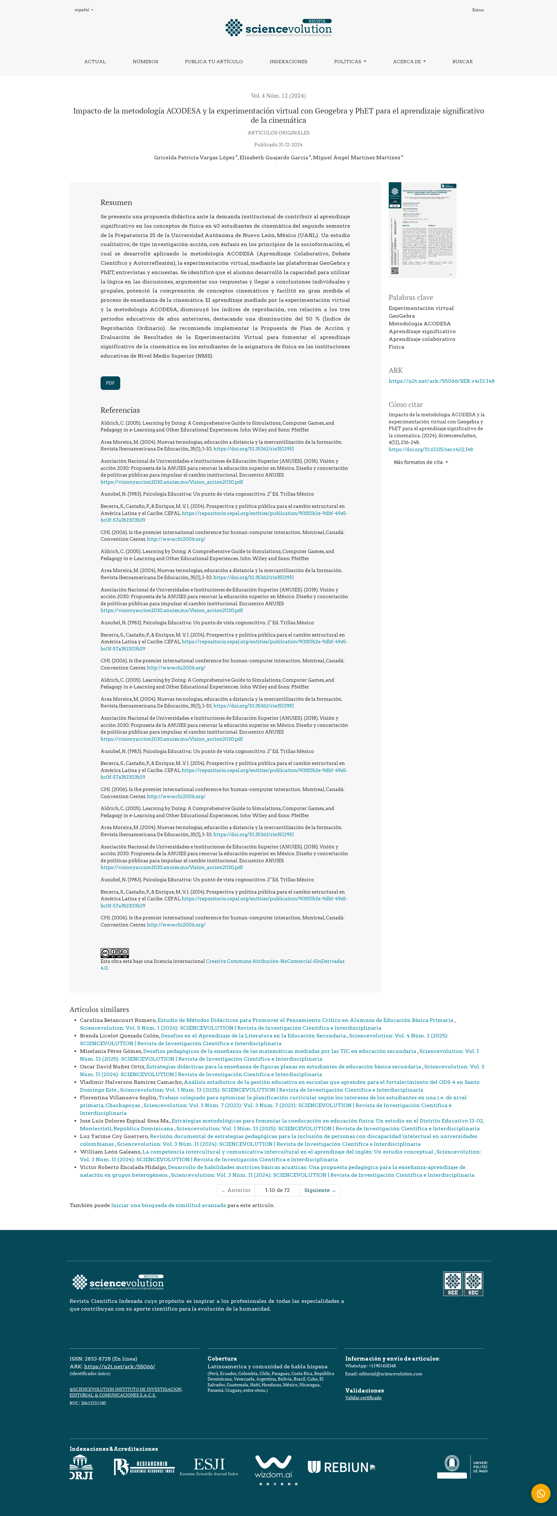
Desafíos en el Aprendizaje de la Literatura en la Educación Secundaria (254, 1036)
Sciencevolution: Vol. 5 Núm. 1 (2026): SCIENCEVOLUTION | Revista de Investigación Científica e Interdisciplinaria (230, 1028)
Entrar (478, 9)
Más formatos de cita (419, 462)
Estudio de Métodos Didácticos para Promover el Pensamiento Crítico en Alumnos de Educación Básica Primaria (306, 1020)
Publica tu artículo (214, 61)
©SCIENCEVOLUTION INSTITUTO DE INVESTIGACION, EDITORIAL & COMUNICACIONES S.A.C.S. (126, 1392)
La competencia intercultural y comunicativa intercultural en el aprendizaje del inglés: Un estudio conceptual (288, 1152)
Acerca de (407, 61)
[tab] (260, 1484)
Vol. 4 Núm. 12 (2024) (278, 95)
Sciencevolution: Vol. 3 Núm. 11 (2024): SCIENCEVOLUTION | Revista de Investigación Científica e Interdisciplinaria (269, 1144)
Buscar (463, 61)
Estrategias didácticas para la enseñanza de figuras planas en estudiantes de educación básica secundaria (284, 1067)
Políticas (348, 61)
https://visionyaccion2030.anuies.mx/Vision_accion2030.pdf (172, 482)
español (85, 9)
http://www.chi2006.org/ (176, 539)
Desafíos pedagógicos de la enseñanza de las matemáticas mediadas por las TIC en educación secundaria (280, 1051)
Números (145, 61)
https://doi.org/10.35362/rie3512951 (253, 449)
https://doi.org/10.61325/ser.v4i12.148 (431, 449)
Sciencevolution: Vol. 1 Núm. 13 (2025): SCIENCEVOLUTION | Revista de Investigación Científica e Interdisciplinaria (271, 1090)
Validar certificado (363, 1397)
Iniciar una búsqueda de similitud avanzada (168, 1205)
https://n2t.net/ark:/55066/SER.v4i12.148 (442, 381)
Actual (95, 61)
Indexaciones (289, 61)
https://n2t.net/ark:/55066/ (119, 1366)
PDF (110, 383)
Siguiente (320, 1190)
